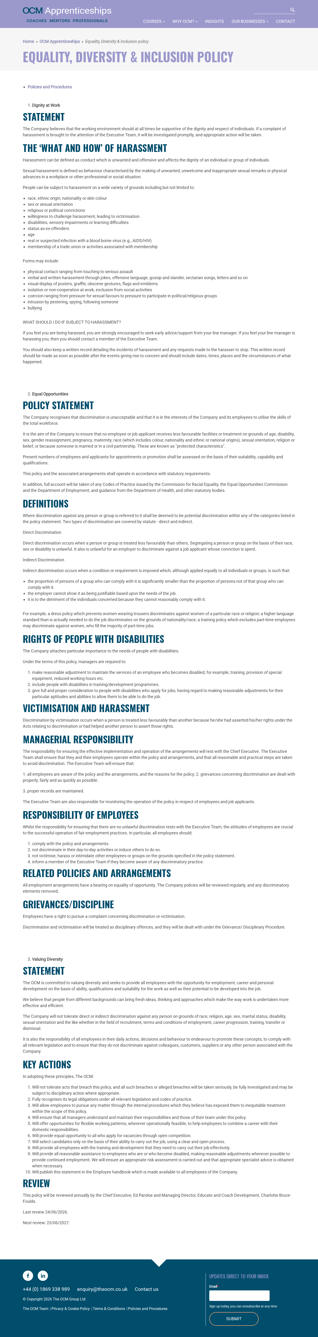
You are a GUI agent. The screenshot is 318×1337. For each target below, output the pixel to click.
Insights (214, 21)
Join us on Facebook (28, 1276)
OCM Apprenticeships (60, 41)
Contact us (147, 1289)
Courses (152, 21)
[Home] (68, 15)
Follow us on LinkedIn (43, 1276)
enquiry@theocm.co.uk (102, 1289)
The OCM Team (35, 1308)
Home (28, 41)
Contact (285, 21)
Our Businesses (249, 21)
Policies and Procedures (50, 86)
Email (214, 1286)
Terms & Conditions (109, 1308)
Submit (234, 1318)
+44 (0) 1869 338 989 (46, 1289)
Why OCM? (184, 21)
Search (292, 10)
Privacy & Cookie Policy (70, 1308)
